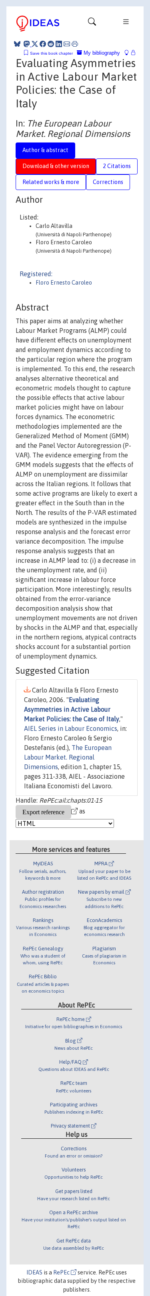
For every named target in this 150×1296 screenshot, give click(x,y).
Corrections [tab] (108, 182)
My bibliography (101, 53)
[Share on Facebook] (43, 43)
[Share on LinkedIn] (59, 43)
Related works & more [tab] (50, 182)
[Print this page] (75, 43)
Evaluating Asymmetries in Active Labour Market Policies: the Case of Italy (71, 709)
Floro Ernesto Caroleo (64, 282)
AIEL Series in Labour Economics (70, 728)
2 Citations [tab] (117, 166)
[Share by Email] (67, 43)
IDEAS (34, 1272)
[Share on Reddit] (51, 43)
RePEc (62, 1272)
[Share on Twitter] (35, 43)
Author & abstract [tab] (45, 150)
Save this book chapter (51, 53)
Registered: (36, 273)
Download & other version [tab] (55, 166)
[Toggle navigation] (92, 24)
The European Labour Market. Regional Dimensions (68, 757)
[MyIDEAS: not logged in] (129, 53)
